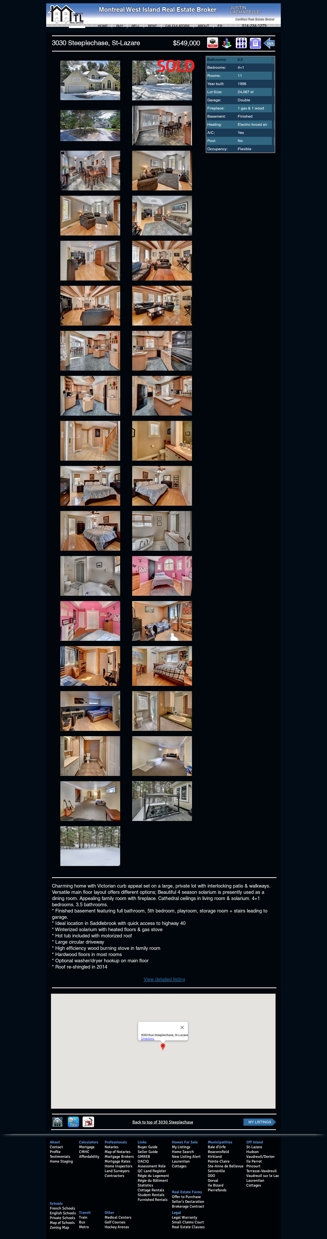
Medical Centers (118, 1217)
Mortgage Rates (117, 1161)
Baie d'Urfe (217, 1147)
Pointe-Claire (219, 1161)
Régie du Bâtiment (153, 1180)
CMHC (84, 1151)
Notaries (111, 1147)
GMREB (144, 1156)
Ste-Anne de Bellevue (225, 1166)
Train (83, 1217)
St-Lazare (254, 1147)
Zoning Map (60, 1227)
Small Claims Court (188, 1222)
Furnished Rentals (153, 1199)
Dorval (213, 1180)
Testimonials (60, 1156)
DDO (211, 1175)
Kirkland (215, 1156)
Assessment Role (152, 1166)
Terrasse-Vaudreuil (261, 1171)
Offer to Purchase (186, 1196)
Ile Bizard (215, 1185)
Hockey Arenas (117, 1227)
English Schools (63, 1213)
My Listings (181, 1147)
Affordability (89, 1156)
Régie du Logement (153, 1175)
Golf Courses (115, 1222)
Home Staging (61, 1161)
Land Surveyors (117, 1171)
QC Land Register (152, 1171)
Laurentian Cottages (255, 1183)
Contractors (114, 1175)
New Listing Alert (186, 1156)
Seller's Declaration (188, 1201)
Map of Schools (62, 1222)
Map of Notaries (117, 1151)
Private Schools (62, 1218)
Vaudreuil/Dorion (260, 1156)
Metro (84, 1227)
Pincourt (253, 1166)
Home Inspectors (118, 1166)
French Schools (62, 1208)
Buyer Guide (148, 1147)
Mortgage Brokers (119, 1156)
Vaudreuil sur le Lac (262, 1175)
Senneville (216, 1171)
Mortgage (87, 1147)
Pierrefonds (217, 1190)
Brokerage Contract (188, 1206)
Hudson (252, 1151)
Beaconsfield (218, 1151)
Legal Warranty (184, 1217)
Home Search (183, 1151)
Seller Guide (148, 1151)
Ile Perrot (254, 1161)
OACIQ (143, 1161)
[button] (119, 26)
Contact (56, 1147)
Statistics (145, 1185)
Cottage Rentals (151, 1190)
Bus (82, 1222)
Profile (55, 1151)
